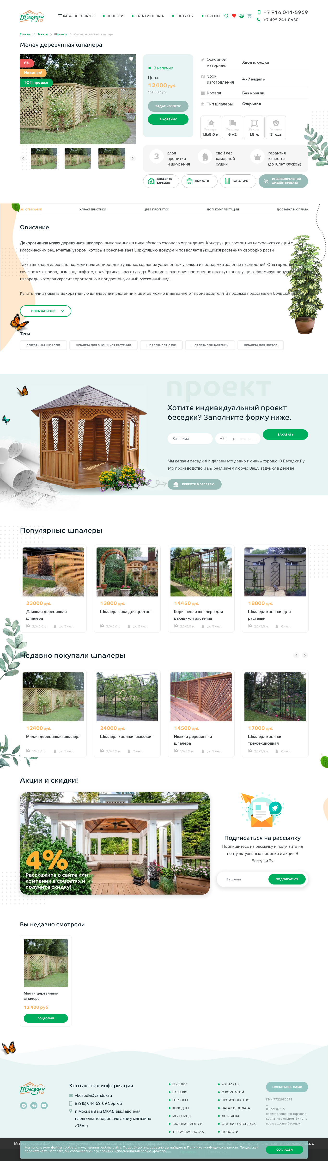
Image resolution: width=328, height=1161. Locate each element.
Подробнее (46, 1018)
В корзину (168, 119)
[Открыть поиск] (226, 16)
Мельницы (181, 1116)
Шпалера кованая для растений (269, 614)
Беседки (179, 1084)
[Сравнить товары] (241, 15)
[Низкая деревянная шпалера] (201, 696)
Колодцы (180, 1108)
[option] (78, 99)
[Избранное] (234, 17)
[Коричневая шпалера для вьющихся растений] (201, 571)
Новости (115, 16)
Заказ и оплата (149, 16)
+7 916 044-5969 (285, 12)
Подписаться (287, 879)
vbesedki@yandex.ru (93, 1095)
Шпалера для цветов (260, 345)
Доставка (230, 1116)
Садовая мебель (187, 1124)
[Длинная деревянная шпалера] (53, 571)
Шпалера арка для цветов (125, 611)
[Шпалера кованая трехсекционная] (275, 696)
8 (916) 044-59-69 (91, 1103)
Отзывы (212, 16)
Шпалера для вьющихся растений (103, 345)
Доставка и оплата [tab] (292, 209)
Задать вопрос (168, 106)
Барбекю (180, 1092)
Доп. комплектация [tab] (223, 209)
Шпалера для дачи (161, 345)
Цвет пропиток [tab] (156, 209)
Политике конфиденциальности (212, 1147)
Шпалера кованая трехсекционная (265, 739)
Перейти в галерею (198, 484)
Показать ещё (43, 311)
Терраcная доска (188, 1132)
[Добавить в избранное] (131, 59)
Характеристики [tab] (92, 209)
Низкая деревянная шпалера (193, 739)
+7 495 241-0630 (280, 20)
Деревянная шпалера (43, 345)
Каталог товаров (79, 16)
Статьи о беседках (239, 1124)
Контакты (184, 16)
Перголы (180, 1100)
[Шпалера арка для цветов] (127, 571)
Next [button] (133, 158)
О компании (233, 1092)
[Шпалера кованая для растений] (275, 571)
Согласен (284, 1149)
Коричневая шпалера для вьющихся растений (198, 614)
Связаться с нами (287, 1087)
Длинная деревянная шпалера (46, 614)
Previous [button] (23, 158)
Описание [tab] (33, 209)
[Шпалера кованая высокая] (127, 696)
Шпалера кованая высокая (126, 736)
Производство (235, 1100)
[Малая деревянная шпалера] (78, 99)
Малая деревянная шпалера (53, 736)
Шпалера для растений (210, 345)
